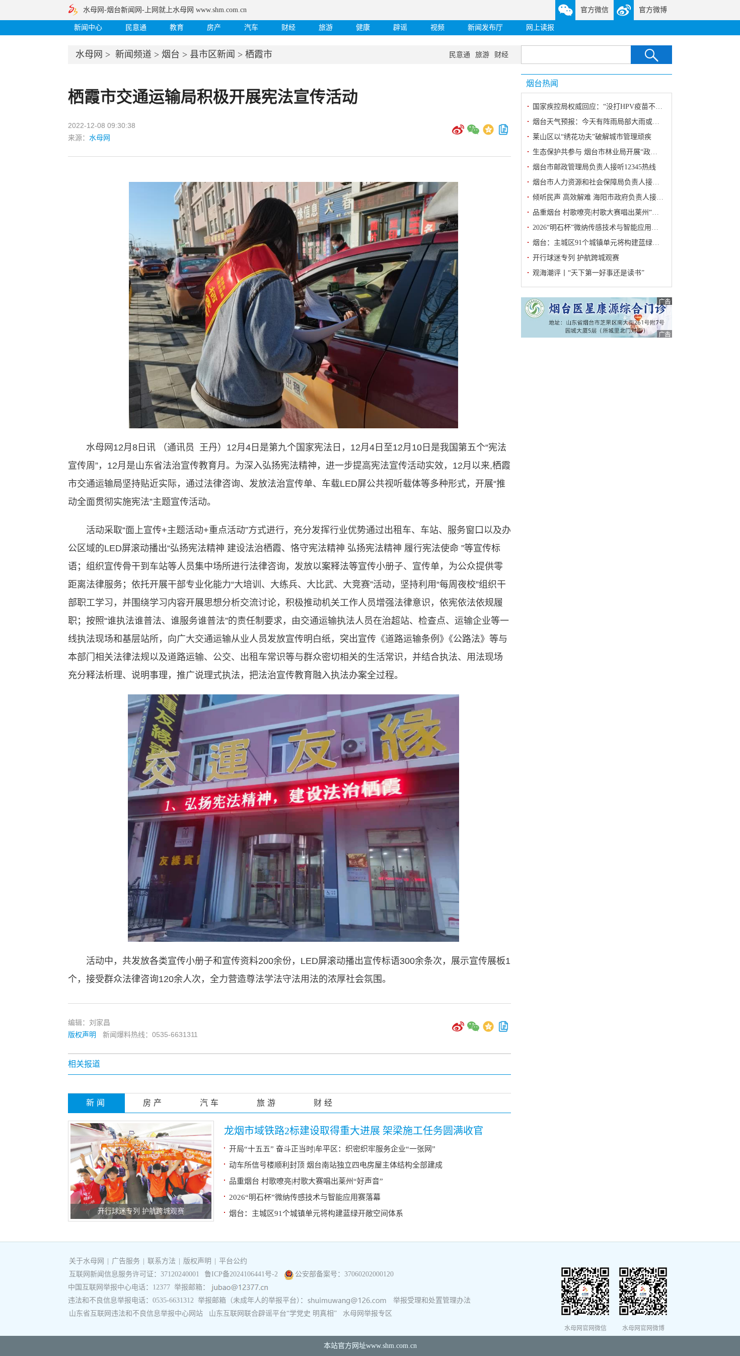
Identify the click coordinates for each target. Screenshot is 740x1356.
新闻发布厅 (485, 27)
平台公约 (233, 1261)
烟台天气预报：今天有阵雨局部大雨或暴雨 (600, 121)
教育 (177, 27)
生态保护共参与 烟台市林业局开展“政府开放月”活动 (614, 152)
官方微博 (653, 10)
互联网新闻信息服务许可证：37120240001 (134, 1274)
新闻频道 (133, 54)
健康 (363, 27)
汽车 (251, 27)
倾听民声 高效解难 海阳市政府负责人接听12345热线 (614, 197)
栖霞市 (258, 54)
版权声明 (82, 1034)
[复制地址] (503, 133)
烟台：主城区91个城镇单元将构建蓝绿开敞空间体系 (316, 1213)
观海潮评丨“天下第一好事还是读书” (588, 273)
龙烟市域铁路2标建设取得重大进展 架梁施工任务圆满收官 (353, 1130)
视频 (437, 27)
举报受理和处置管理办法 (432, 1300)
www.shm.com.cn (391, 1345)
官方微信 (594, 10)
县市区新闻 (212, 54)
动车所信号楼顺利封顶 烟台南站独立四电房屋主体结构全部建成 (335, 1165)
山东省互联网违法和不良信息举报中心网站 (136, 1313)
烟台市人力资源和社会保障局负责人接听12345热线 (612, 182)
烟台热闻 (542, 83)
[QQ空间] (488, 133)
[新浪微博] (458, 133)
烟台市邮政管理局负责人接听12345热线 (594, 167)
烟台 (171, 54)
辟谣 (400, 27)
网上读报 (540, 27)
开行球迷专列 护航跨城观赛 (141, 1211)
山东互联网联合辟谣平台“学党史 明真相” (273, 1313)
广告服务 (126, 1261)
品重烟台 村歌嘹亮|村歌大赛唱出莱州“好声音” (306, 1181)
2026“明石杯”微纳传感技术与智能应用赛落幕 (305, 1197)
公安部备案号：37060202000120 (344, 1274)
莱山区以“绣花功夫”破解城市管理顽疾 (592, 137)
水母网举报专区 (367, 1313)
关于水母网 (87, 1261)
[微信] (473, 133)
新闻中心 (88, 27)
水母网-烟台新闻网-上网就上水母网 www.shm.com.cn (165, 10)
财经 (288, 27)
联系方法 (161, 1261)
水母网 (89, 54)
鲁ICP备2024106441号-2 (242, 1274)
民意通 (135, 27)
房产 (214, 27)
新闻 (96, 1103)
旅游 (326, 27)
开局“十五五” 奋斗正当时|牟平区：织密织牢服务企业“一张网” (332, 1149)
